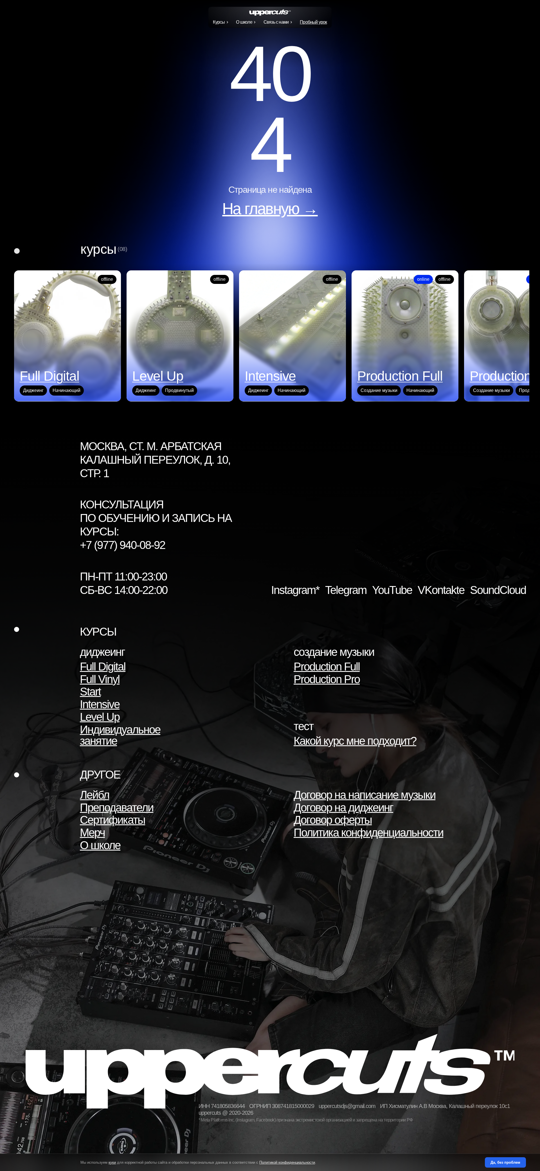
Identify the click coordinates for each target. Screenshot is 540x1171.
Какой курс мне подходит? (355, 741)
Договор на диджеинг (343, 807)
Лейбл (94, 795)
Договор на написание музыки (364, 795)
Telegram (345, 590)
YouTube (392, 590)
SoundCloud (498, 590)
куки (112, 1162)
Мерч (92, 832)
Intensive (100, 704)
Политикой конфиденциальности (287, 1162)
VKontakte (441, 590)
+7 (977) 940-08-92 (122, 545)
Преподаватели (116, 807)
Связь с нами (276, 22)
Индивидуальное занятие (120, 735)
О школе (244, 22)
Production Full (327, 666)
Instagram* (295, 590)
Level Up (100, 717)
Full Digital (102, 666)
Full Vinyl (100, 679)
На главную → (270, 209)
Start (90, 691)
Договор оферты (333, 820)
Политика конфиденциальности (368, 832)
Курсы (219, 22)
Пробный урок (313, 22)
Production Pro (327, 679)
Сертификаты (112, 820)
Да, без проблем (505, 1162)
